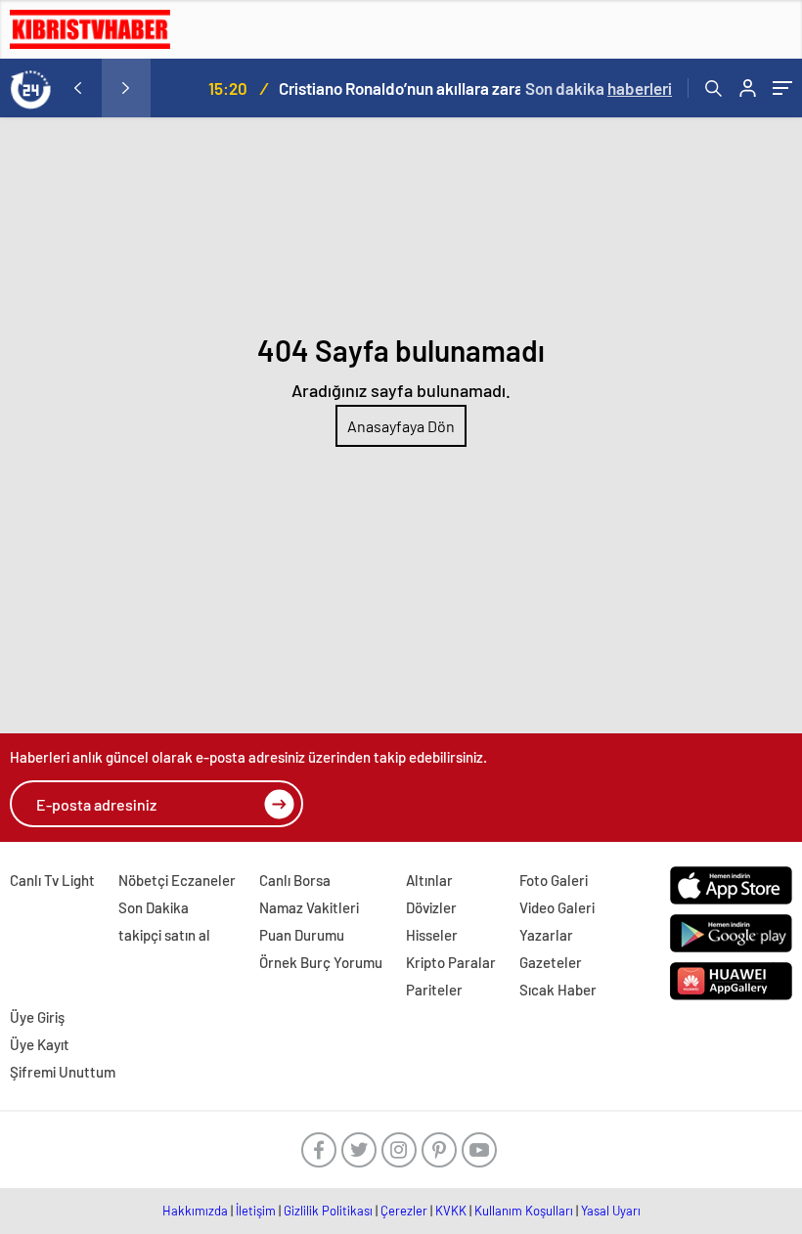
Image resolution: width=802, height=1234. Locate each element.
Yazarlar (546, 935)
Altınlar (429, 880)
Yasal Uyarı (611, 1210)
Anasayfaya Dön (401, 426)
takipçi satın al (164, 935)
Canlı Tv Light (52, 880)
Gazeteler (550, 962)
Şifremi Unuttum (62, 1071)
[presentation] (77, 88)
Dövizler (431, 907)
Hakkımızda (195, 1210)
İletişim (256, 1210)
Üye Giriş (37, 1017)
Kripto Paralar (451, 962)
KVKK (451, 1210)
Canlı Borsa (295, 880)
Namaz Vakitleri (309, 907)
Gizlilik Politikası (328, 1210)
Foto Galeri (553, 880)
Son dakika (598, 88)
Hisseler (432, 935)
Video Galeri (557, 907)
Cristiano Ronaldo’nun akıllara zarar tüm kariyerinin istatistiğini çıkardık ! (382, 88)
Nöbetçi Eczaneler (177, 880)
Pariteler (434, 989)
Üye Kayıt (39, 1044)
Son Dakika (153, 907)
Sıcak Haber (558, 989)
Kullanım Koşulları (523, 1210)
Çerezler (403, 1210)
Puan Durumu (301, 935)
